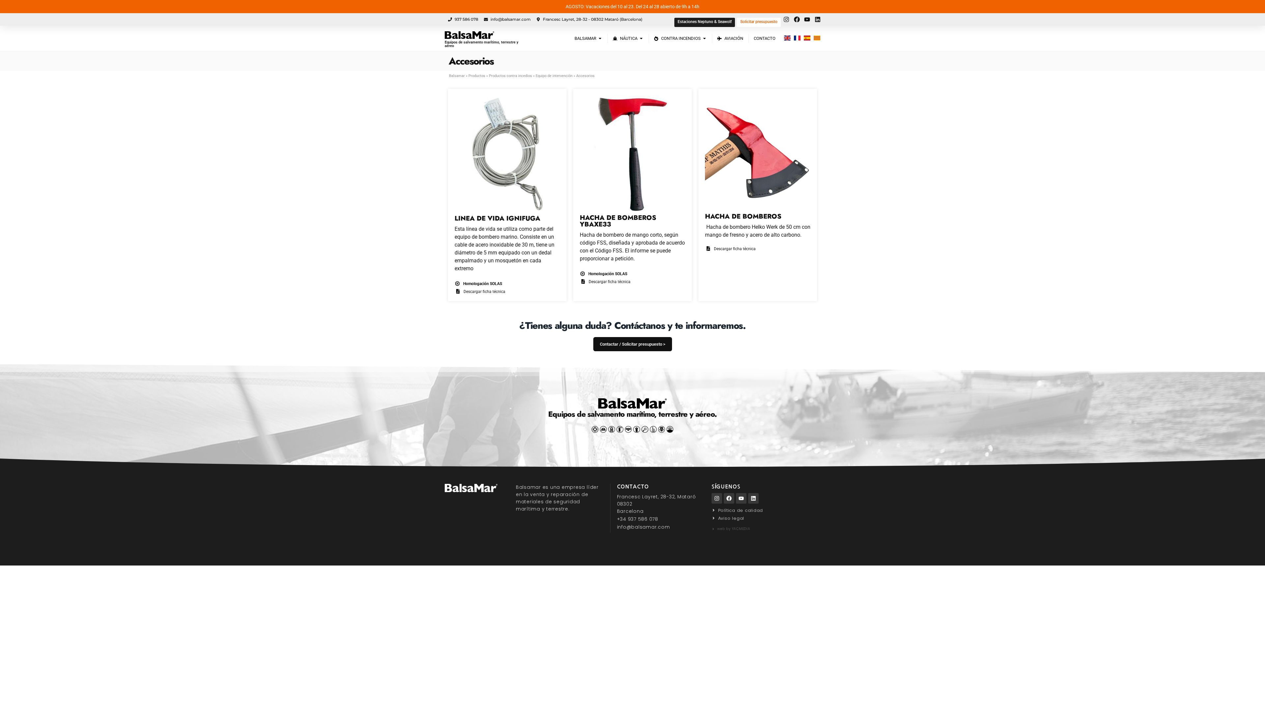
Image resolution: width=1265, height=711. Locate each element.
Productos (476, 76)
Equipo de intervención (554, 76)
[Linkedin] (753, 498)
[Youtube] (741, 498)
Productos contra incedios (510, 76)
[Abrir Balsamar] (600, 38)
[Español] (807, 38)
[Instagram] (717, 498)
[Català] (817, 38)
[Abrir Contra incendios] (704, 38)
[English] (787, 38)
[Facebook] (729, 498)
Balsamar (457, 76)
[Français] (797, 38)
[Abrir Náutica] (641, 38)
